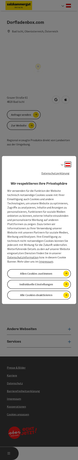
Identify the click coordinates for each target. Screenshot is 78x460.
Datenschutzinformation (23, 257)
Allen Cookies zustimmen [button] (36, 273)
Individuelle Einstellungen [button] (36, 284)
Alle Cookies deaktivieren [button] (36, 295)
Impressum (46, 261)
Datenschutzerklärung (55, 173)
